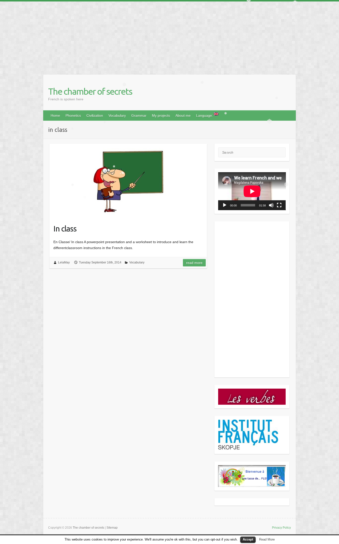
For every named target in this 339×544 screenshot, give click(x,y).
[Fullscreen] (279, 205)
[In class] (128, 181)
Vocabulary (117, 115)
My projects (161, 115)
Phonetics (73, 115)
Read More (267, 539)
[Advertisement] (149, 36)
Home (55, 115)
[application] (252, 191)
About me (183, 115)
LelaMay (64, 262)
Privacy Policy (281, 527)
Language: (205, 115)
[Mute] (271, 205)
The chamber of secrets (90, 91)
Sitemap (112, 527)
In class (64, 228)
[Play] (224, 205)
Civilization (94, 115)
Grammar (138, 115)
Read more (194, 263)
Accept (248, 539)
